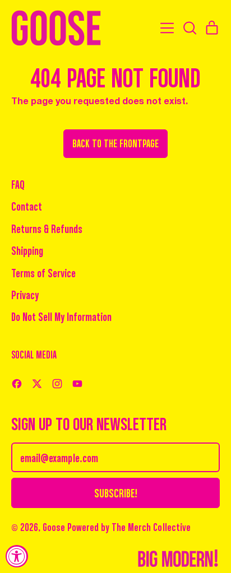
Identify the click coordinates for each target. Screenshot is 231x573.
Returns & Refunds (46, 228)
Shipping (27, 250)
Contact (26, 206)
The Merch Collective (151, 526)
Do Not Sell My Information (61, 316)
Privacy (25, 294)
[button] (189, 28)
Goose (54, 526)
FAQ (18, 184)
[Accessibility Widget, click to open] (17, 556)
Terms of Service (43, 272)
